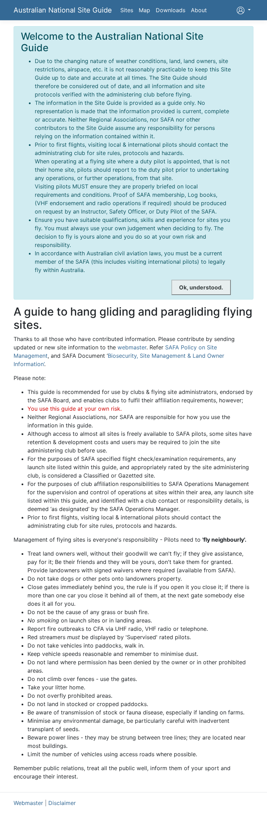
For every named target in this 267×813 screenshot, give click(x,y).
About (199, 10)
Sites (126, 10)
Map (144, 10)
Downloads (170, 10)
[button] (243, 10)
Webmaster (28, 802)
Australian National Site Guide (63, 10)
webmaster (132, 347)
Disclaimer (62, 802)
